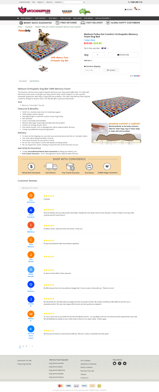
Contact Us (58, 2)
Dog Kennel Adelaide (56, 374)
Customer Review (24, 2)
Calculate (111, 70)
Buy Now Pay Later (87, 371)
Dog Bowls (88, 18)
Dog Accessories (102, 18)
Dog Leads (77, 18)
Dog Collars (65, 18)
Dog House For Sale (24, 360)
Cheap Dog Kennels (24, 364)
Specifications (34, 81)
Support (40, 2)
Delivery (83, 374)
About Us (49, 2)
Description (23, 81)
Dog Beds (53, 18)
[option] (43, 46)
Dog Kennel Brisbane (56, 377)
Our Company (85, 360)
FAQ (33, 2)
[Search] (84, 2)
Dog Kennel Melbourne (57, 370)
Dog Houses (40, 18)
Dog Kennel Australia (56, 363)
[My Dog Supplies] (34, 10)
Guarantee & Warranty (88, 364)
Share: (132, 76)
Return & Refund (86, 367)
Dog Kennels (26, 18)
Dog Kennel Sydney (56, 367)
